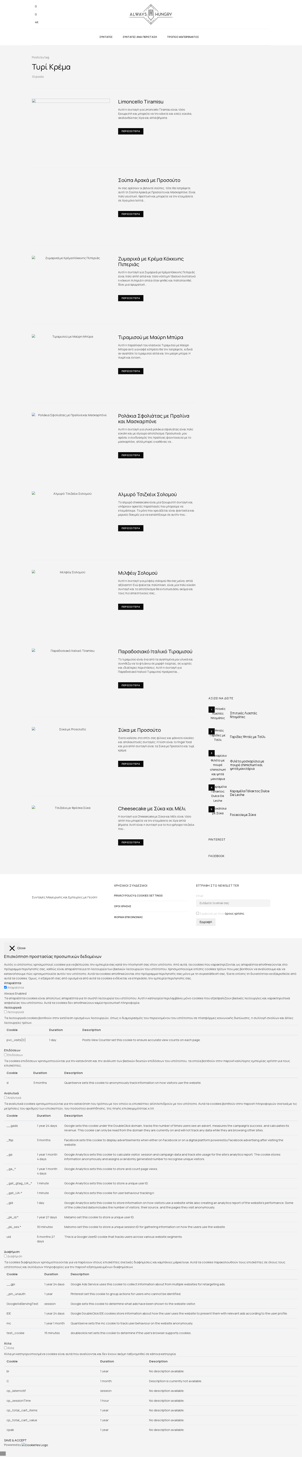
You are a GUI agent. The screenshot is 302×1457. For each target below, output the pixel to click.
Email (199, 896)
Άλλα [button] (7, 1343)
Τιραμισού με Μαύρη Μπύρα (150, 337)
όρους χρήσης (234, 913)
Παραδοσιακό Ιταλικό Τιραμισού (155, 651)
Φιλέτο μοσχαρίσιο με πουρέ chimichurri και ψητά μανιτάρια (247, 765)
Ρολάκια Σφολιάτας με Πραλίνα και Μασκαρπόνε (153, 418)
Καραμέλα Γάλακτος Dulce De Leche (250, 793)
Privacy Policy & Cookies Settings (138, 895)
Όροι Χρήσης (122, 906)
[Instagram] (33, 908)
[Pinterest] (33, 924)
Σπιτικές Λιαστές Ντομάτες (243, 715)
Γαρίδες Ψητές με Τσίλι (247, 736)
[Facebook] (33, 916)
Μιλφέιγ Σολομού (137, 572)
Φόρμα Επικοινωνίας (128, 917)
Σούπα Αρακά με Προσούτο (149, 180)
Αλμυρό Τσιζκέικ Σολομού (147, 494)
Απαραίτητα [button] (12, 983)
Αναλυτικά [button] (11, 1093)
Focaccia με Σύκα (243, 814)
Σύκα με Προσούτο (139, 729)
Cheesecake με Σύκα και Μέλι (152, 808)
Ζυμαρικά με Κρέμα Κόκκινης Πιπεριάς (151, 261)
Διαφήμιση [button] (12, 1252)
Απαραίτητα (15, 987)
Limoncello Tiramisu (141, 101)
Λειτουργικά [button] (12, 1007)
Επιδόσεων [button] (12, 1050)
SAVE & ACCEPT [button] (15, 1440)
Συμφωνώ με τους (221, 913)
